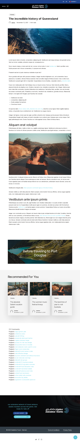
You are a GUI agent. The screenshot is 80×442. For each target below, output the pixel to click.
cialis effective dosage (21, 353)
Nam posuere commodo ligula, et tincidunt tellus (38, 188)
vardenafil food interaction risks (24, 366)
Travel (12, 14)
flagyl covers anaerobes (22, 349)
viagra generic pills (20, 331)
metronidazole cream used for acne (25, 347)
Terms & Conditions (53, 430)
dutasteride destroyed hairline (23, 338)
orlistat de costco (20, 334)
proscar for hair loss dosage (23, 342)
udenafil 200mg (19, 336)
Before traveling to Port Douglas (40, 252)
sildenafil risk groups (21, 360)
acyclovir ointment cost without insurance (27, 355)
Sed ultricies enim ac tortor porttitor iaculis (52, 215)
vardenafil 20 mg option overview (25, 364)
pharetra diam (66, 81)
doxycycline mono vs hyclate (23, 345)
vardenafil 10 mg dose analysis (24, 362)
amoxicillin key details (21, 377)
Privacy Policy (67, 430)
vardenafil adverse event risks (24, 371)
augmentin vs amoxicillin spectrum (25, 379)
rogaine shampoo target (22, 340)
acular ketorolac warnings (22, 358)
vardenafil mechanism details (23, 369)
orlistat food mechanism (22, 373)
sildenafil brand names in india (24, 351)
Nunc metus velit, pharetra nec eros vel (31, 109)
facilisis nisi (53, 66)
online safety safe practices (23, 375)
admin (13, 22)
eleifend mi (21, 207)
